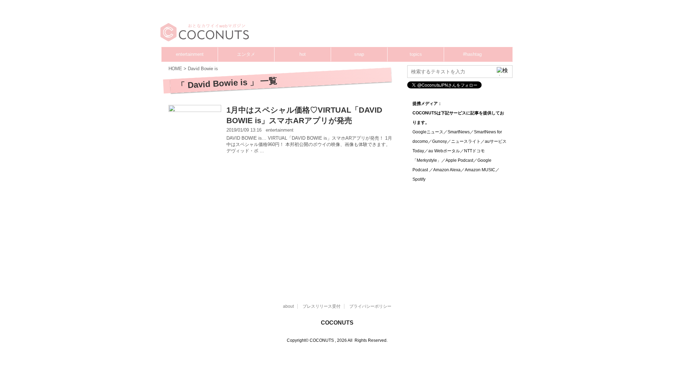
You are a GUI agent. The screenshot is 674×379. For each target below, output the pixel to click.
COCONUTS (337, 323)
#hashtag (472, 54)
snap (359, 54)
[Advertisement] (379, 26)
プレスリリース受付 (322, 306)
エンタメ (246, 54)
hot (302, 54)
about (288, 306)
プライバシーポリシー (370, 306)
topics (416, 54)
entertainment (190, 54)
